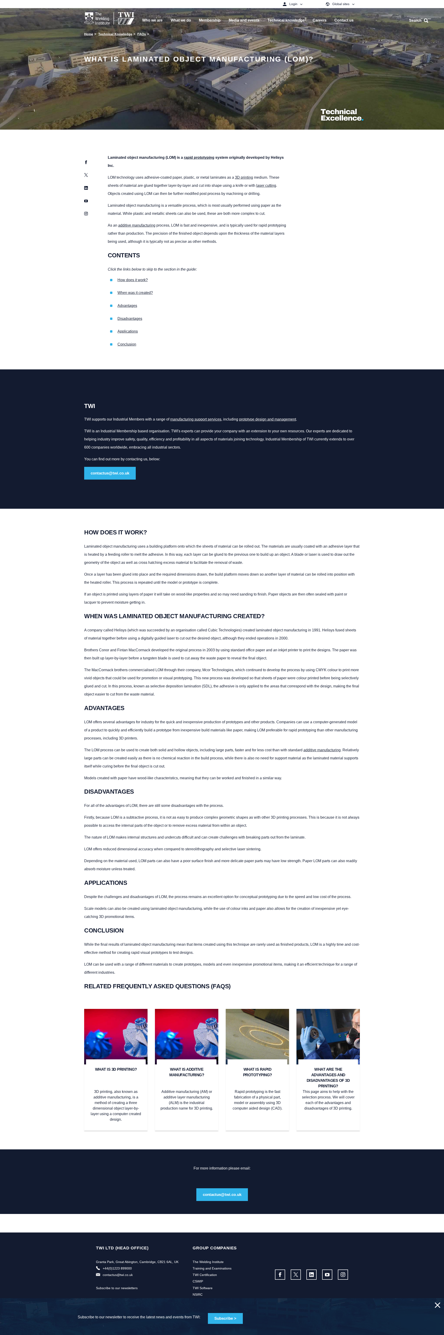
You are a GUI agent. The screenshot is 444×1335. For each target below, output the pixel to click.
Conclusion (126, 344)
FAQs (141, 34)
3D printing (244, 177)
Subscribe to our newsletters (117, 1288)
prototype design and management (267, 419)
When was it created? (135, 293)
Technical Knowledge (115, 34)
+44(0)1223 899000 (117, 1268)
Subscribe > (225, 1318)
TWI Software (203, 1288)
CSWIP (198, 1281)
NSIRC (198, 1294)
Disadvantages (129, 319)
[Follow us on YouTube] (327, 1274)
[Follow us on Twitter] (296, 1274)
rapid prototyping (199, 157)
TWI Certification (205, 1275)
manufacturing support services (195, 419)
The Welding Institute (208, 1262)
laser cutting (266, 185)
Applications (127, 331)
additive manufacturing (136, 225)
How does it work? (132, 280)
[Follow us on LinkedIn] (311, 1274)
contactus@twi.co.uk (110, 473)
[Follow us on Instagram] (343, 1274)
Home (88, 34)
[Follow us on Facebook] (280, 1274)
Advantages (127, 306)
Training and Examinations (212, 1268)
